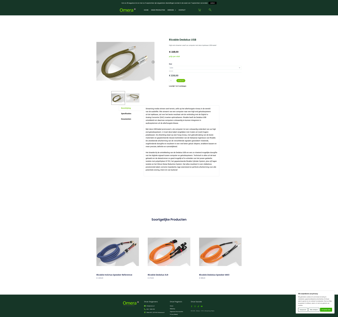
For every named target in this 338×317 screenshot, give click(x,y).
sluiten (212, 3)
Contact (182, 10)
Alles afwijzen (314, 309)
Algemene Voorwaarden (176, 311)
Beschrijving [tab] (126, 108)
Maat (170, 64)
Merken (171, 10)
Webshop (172, 308)
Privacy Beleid (174, 314)
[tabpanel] (181, 140)
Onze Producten (158, 10)
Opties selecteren (102, 281)
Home (146, 10)
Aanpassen (303, 309)
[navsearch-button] (210, 10)
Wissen (171, 71)
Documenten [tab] (126, 119)
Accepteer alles (326, 309)
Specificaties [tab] (126, 113)
